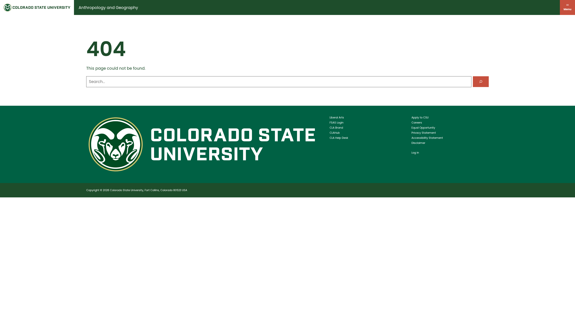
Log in (415, 152)
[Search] (481, 81)
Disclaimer (418, 143)
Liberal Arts (337, 117)
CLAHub (335, 133)
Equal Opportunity (423, 127)
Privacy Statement (423, 133)
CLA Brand (336, 127)
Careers (416, 122)
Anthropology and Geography (108, 7)
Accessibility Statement (427, 138)
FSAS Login (337, 122)
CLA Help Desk (339, 138)
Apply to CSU (420, 117)
